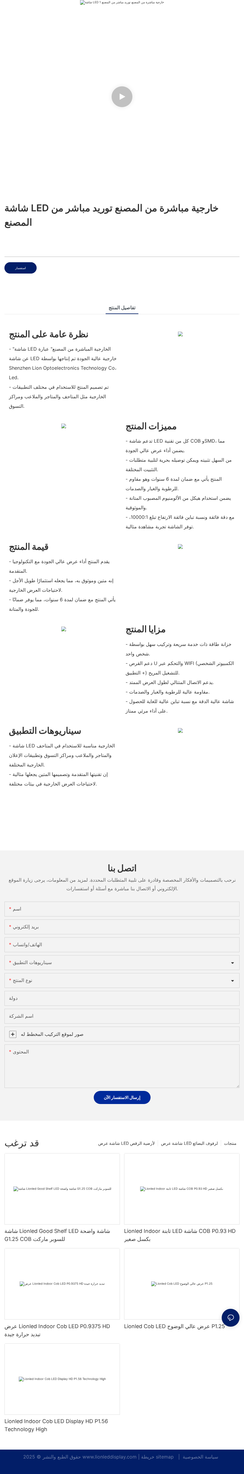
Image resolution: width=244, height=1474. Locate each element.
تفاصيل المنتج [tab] (122, 307)
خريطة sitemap (158, 1457)
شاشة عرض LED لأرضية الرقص (126, 1143)
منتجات (230, 1143)
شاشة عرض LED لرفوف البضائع (189, 1143)
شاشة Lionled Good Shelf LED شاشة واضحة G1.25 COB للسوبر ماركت (57, 1235)
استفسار (20, 268)
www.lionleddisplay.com (110, 1457)
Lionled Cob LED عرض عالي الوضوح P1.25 (174, 1326)
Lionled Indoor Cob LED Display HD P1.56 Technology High (56, 1425)
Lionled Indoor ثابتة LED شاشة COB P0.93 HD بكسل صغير (180, 1235)
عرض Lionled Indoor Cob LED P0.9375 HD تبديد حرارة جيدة (57, 1330)
